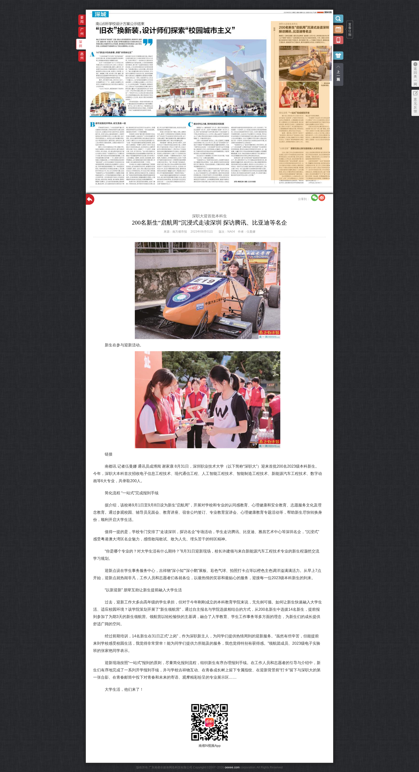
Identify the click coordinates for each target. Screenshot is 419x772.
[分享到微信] (314, 197)
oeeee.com (232, 767)
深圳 (80, 44)
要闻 (82, 20)
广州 (82, 32)
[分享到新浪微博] (321, 197)
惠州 (82, 56)
